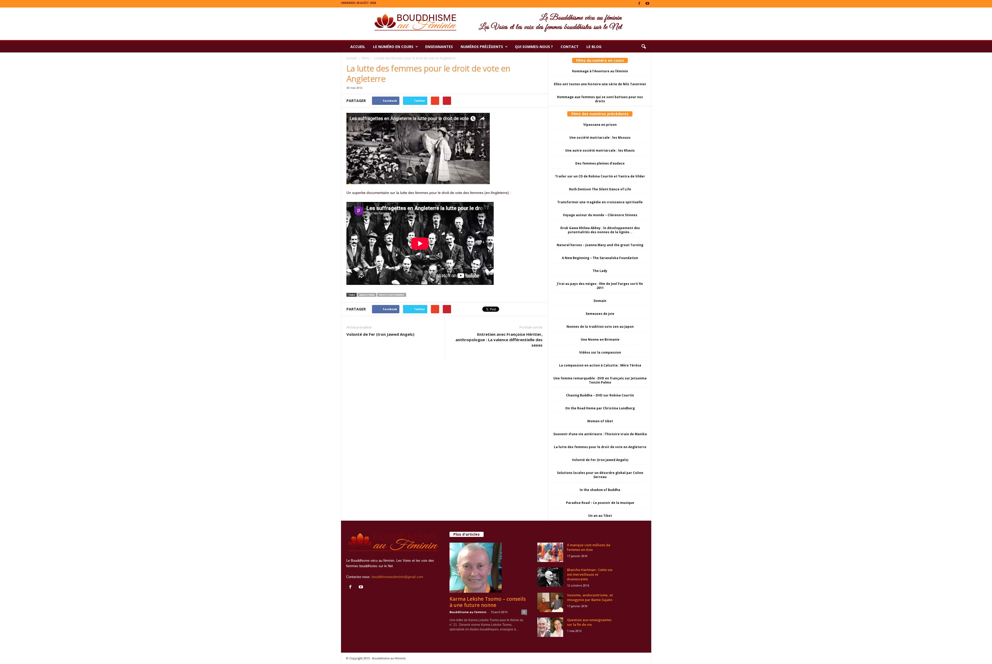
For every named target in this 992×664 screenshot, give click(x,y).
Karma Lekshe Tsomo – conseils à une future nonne (488, 602)
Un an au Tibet (600, 515)
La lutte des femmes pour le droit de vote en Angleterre (600, 447)
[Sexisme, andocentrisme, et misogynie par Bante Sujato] (550, 602)
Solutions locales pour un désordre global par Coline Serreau (600, 475)
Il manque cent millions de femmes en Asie (588, 547)
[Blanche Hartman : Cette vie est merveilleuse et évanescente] (550, 577)
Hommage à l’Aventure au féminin (600, 71)
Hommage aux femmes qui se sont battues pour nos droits (600, 99)
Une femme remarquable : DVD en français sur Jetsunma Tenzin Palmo (600, 380)
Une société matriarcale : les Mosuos (600, 137)
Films (365, 58)
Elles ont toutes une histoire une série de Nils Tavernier (600, 84)
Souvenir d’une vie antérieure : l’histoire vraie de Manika (600, 434)
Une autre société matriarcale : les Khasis (600, 150)
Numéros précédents (482, 46)
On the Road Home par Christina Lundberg (600, 408)
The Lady (600, 271)
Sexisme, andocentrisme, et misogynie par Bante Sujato (590, 597)
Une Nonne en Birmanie (600, 339)
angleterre (367, 294)
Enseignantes (439, 46)
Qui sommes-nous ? (534, 46)
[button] (643, 46)
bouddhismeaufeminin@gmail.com (397, 577)
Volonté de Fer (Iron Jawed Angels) (380, 334)
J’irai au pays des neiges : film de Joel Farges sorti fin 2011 (600, 286)
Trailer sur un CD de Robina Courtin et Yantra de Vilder (600, 176)
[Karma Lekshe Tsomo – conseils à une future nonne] (488, 568)
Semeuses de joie (600, 313)
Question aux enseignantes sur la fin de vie (589, 622)
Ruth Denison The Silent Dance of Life (600, 189)
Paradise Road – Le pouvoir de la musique (600, 503)
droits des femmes (391, 294)
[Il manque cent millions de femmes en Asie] (550, 552)
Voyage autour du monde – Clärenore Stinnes (600, 215)
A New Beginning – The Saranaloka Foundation (600, 258)
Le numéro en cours (393, 46)
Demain (600, 301)
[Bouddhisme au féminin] (496, 23)
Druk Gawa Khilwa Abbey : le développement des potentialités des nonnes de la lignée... (600, 230)
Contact (570, 46)
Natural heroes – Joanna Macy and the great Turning (600, 245)
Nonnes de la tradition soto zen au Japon (600, 326)
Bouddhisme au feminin (468, 612)
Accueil (357, 46)
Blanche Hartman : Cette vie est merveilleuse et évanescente (590, 574)
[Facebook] (639, 3)
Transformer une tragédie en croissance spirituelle (600, 202)
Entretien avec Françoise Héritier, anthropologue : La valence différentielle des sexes (498, 340)
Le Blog (593, 46)
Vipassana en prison (600, 124)
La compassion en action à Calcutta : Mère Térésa (600, 365)
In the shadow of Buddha (600, 490)
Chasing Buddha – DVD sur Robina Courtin (600, 395)
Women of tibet (600, 421)
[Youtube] (647, 3)
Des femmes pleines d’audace (600, 163)
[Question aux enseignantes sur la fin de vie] (550, 627)
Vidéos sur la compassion (600, 352)
